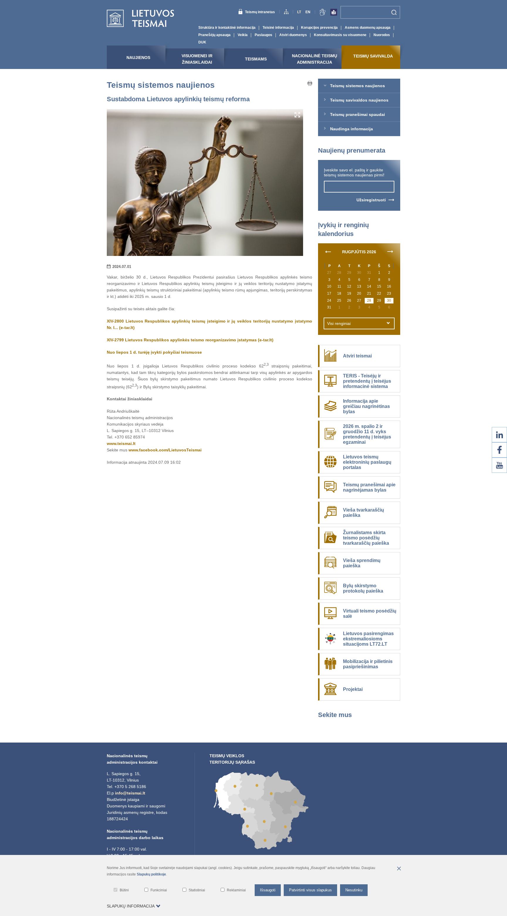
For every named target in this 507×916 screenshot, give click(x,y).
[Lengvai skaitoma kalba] (333, 13)
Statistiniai (197, 890)
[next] (390, 251)
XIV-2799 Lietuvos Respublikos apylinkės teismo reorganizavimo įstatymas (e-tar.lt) (190, 340)
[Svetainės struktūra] (286, 12)
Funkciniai (159, 890)
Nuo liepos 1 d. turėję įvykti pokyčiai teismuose (154, 352)
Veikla (243, 35)
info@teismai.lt (130, 793)
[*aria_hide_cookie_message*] (398, 869)
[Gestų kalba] (323, 13)
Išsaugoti (268, 890)
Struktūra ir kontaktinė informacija (227, 28)
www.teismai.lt (121, 443)
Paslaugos (263, 35)
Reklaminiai (236, 890)
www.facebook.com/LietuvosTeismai (165, 450)
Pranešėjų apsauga (214, 35)
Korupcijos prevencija (319, 28)
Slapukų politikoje (151, 874)
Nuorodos (382, 35)
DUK (202, 42)
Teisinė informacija (278, 28)
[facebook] (499, 450)
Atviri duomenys (293, 35)
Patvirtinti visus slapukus (310, 890)
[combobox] (359, 323)
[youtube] (499, 465)
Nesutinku (353, 890)
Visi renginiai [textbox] (339, 323)
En (307, 12)
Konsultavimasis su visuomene (340, 35)
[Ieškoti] (394, 12)
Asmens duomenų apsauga (368, 28)
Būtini (124, 890)
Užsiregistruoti (371, 200)
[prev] (328, 251)
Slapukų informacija (131, 906)
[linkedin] (499, 434)
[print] (309, 84)
